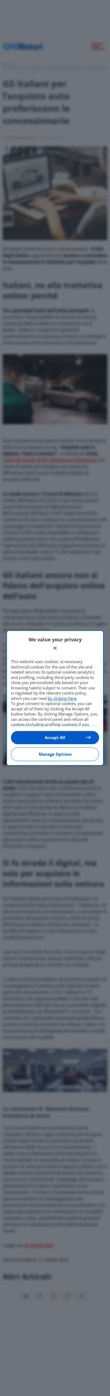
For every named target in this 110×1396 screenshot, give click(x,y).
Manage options (55, 754)
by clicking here (62, 698)
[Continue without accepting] (55, 648)
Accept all (55, 737)
